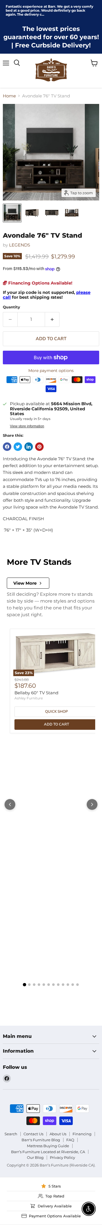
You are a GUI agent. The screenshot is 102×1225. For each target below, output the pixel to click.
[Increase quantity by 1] (52, 319)
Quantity (11, 307)
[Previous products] (10, 804)
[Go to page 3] (34, 984)
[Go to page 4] (39, 984)
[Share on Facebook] (7, 446)
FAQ (70, 1140)
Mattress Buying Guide (48, 1146)
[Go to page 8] (58, 984)
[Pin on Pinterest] (39, 446)
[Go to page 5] (43, 984)
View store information (27, 426)
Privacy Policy (62, 1157)
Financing (82, 1134)
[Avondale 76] (12, 213)
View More (25, 583)
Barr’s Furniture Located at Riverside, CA (48, 1151)
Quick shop (56, 711)
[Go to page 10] (68, 984)
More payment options (51, 370)
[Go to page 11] (72, 984)
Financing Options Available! (39, 283)
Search (11, 1134)
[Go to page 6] (48, 984)
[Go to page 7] (53, 984)
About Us (58, 1134)
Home (9, 95)
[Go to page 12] (77, 984)
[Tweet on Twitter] (18, 446)
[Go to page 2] (29, 984)
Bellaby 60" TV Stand (36, 692)
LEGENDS (19, 245)
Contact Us (33, 1134)
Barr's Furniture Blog (41, 1140)
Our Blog (35, 1157)
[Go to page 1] (24, 984)
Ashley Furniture (28, 698)
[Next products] (92, 804)
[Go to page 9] (63, 984)
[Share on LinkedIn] (28, 446)
